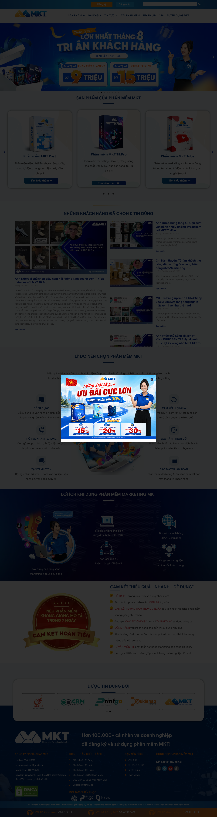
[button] (152, 379)
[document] (108, 408)
